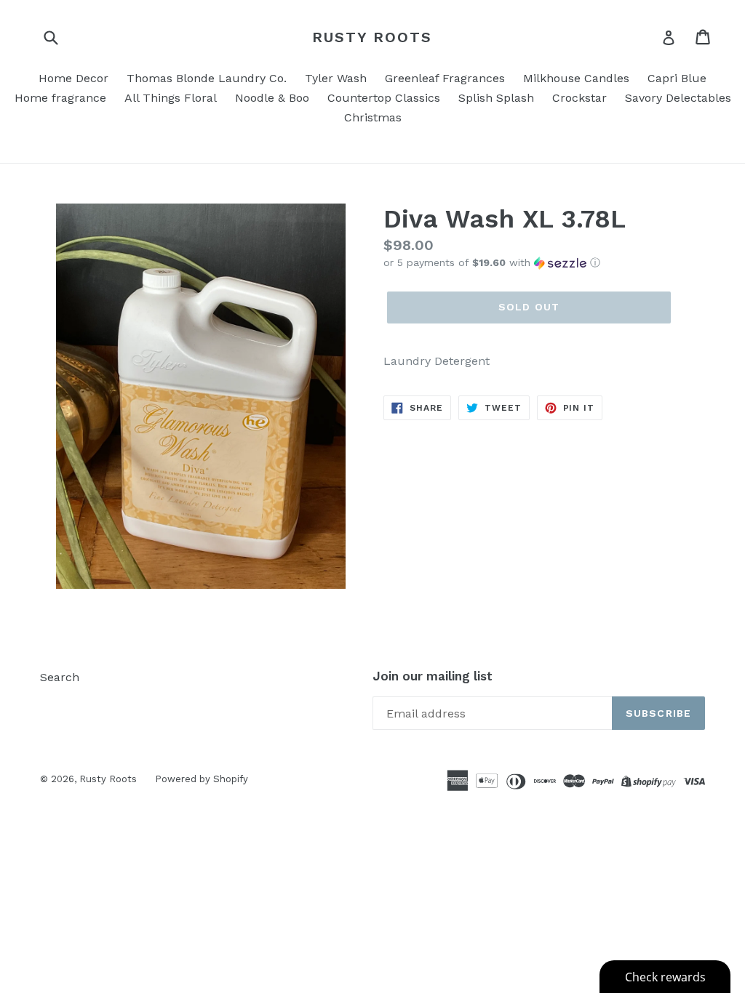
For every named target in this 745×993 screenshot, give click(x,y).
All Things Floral (170, 98)
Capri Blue (677, 78)
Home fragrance (60, 98)
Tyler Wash (336, 78)
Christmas (373, 117)
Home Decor (73, 78)
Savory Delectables (678, 98)
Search (59, 677)
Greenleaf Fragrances (445, 78)
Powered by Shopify (201, 778)
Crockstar (579, 98)
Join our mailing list (432, 676)
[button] (544, 263)
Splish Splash (496, 98)
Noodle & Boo (272, 98)
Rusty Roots (372, 37)
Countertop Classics (383, 98)
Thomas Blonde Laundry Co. (207, 78)
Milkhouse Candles (576, 78)
